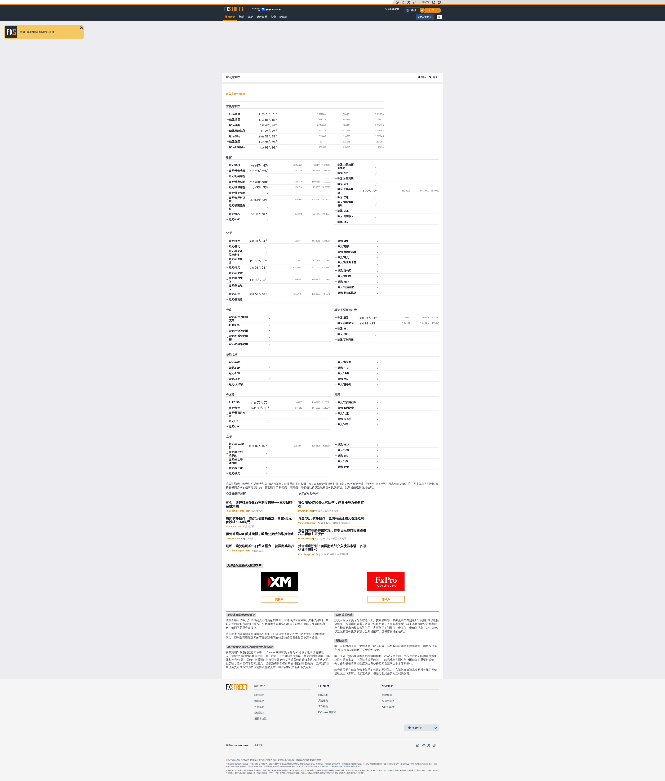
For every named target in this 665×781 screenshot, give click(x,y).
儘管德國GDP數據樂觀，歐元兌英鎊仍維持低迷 (260, 534)
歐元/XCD (343, 378)
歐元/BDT (343, 240)
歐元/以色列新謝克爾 (238, 318)
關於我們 (259, 686)
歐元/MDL (343, 210)
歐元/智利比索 (346, 407)
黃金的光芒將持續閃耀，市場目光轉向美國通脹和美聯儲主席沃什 (332, 532)
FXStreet (229, 7)
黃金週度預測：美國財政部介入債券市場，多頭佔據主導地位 (332, 548)
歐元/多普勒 (344, 362)
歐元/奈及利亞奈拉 (235, 453)
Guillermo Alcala (235, 538)
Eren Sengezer (306, 554)
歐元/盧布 (234, 214)
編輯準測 (259, 700)
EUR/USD (234, 114)
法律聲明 (387, 686)
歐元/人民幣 (236, 384)
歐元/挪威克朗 (237, 187)
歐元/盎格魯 (344, 384)
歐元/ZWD (343, 466)
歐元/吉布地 (344, 418)
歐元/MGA (343, 444)
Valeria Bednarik (307, 523)
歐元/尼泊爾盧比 (347, 287)
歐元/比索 (343, 413)
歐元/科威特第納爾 (238, 337)
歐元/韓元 (234, 246)
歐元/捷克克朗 (237, 192)
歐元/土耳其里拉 (346, 191)
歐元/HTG (343, 367)
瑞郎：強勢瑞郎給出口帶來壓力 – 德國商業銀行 (260, 546)
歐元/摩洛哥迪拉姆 (235, 461)
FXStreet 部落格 (327, 712)
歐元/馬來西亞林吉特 (235, 253)
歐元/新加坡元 (235, 287)
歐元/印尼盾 (235, 273)
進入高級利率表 (235, 94)
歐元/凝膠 (343, 246)
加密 (273, 16)
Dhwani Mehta (305, 511)
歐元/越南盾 (235, 299)
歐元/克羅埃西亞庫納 (346, 166)
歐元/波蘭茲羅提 (237, 207)
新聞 (241, 16)
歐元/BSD (234, 373)
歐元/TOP (343, 334)
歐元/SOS (343, 450)
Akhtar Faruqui (233, 526)
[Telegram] (403, 2)
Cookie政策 (388, 706)
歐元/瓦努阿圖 (346, 339)
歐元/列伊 (343, 173)
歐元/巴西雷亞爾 (347, 402)
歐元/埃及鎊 (235, 468)
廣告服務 (323, 700)
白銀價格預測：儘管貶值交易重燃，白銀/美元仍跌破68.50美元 (259, 520)
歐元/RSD (343, 221)
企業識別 (259, 712)
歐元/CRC (234, 426)
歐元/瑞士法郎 (237, 130)
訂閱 (432, 10)
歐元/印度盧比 (235, 260)
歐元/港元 (234, 267)
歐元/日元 (234, 119)
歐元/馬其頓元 (346, 216)
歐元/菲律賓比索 (347, 292)
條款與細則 (388, 700)
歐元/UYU (234, 421)
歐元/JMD (343, 373)
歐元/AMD (234, 219)
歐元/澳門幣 (344, 276)
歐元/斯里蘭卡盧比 (347, 264)
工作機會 (323, 706)
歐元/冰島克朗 (346, 178)
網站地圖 (387, 694)
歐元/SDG (343, 455)
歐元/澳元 (234, 141)
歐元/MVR (343, 281)
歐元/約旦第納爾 (238, 344)
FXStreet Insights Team (238, 511)
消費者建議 (260, 718)
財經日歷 (262, 16)
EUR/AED (234, 325)
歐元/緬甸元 (344, 270)
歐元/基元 (234, 378)
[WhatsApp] (397, 2)
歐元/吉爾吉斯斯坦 (346, 204)
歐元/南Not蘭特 (236, 446)
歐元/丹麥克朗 (237, 176)
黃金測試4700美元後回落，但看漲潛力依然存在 (331, 504)
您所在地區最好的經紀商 (243, 565)
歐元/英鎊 (234, 125)
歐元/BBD (234, 367)
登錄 (413, 10)
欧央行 (342, 649)
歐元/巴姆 (343, 197)
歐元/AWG (234, 362)
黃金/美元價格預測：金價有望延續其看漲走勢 (331, 518)
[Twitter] (408, 2)
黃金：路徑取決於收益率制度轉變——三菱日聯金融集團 (259, 504)
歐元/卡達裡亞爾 (238, 330)
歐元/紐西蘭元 (237, 147)
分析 (250, 16)
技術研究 (230, 16)
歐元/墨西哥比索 (237, 414)
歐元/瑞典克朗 (237, 181)
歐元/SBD (343, 328)
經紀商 (283, 16)
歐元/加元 (234, 136)
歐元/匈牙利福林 (237, 199)
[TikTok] (414, 2)
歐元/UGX (343, 461)
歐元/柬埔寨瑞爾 (347, 251)
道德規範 (259, 706)
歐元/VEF (343, 424)
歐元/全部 (343, 184)
